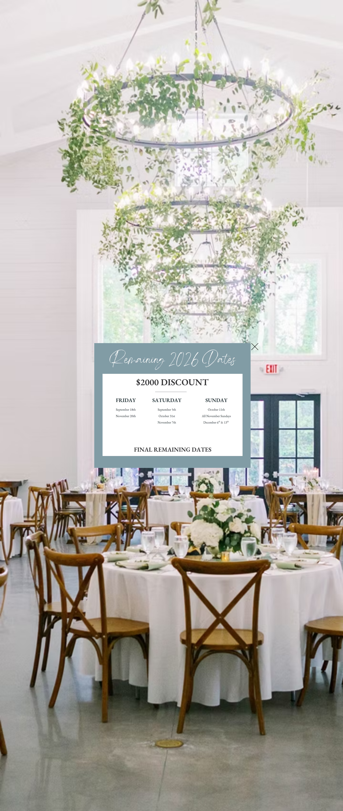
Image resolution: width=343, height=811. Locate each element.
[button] (254, 346)
